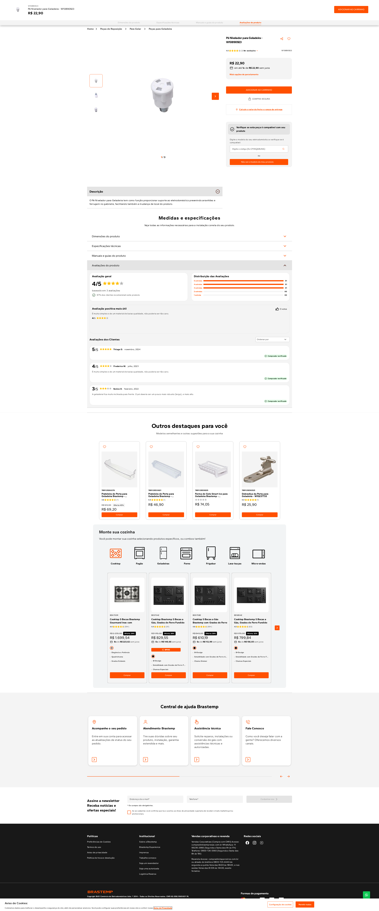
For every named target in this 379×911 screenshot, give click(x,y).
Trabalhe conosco (147, 858)
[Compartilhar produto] (282, 39)
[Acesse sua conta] (94, 759)
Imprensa (144, 852)
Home (90, 28)
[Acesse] (145, 759)
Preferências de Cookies (99, 842)
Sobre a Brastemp (148, 842)
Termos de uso (94, 847)
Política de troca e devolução (101, 858)
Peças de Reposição (111, 28)
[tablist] (179, 772)
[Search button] (283, 148)
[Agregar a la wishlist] (289, 39)
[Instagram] (254, 842)
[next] (277, 628)
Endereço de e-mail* (139, 799)
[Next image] (215, 96)
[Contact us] (366, 894)
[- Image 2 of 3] (96, 95)
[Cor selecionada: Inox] (111, 648)
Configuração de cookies (280, 904)
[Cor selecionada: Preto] (153, 656)
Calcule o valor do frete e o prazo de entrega (260, 109)
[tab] (129, 22)
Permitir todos (305, 904)
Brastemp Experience (149, 847)
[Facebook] (247, 842)
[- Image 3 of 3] (96, 109)
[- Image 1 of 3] (96, 80)
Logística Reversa (147, 874)
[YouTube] (261, 842)
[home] (138, 892)
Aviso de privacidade (185, 811)
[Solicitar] (196, 759)
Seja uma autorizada (149, 868)
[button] (187, 812)
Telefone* (193, 799)
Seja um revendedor (149, 863)
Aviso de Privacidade (163, 908)
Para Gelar (135, 28)
